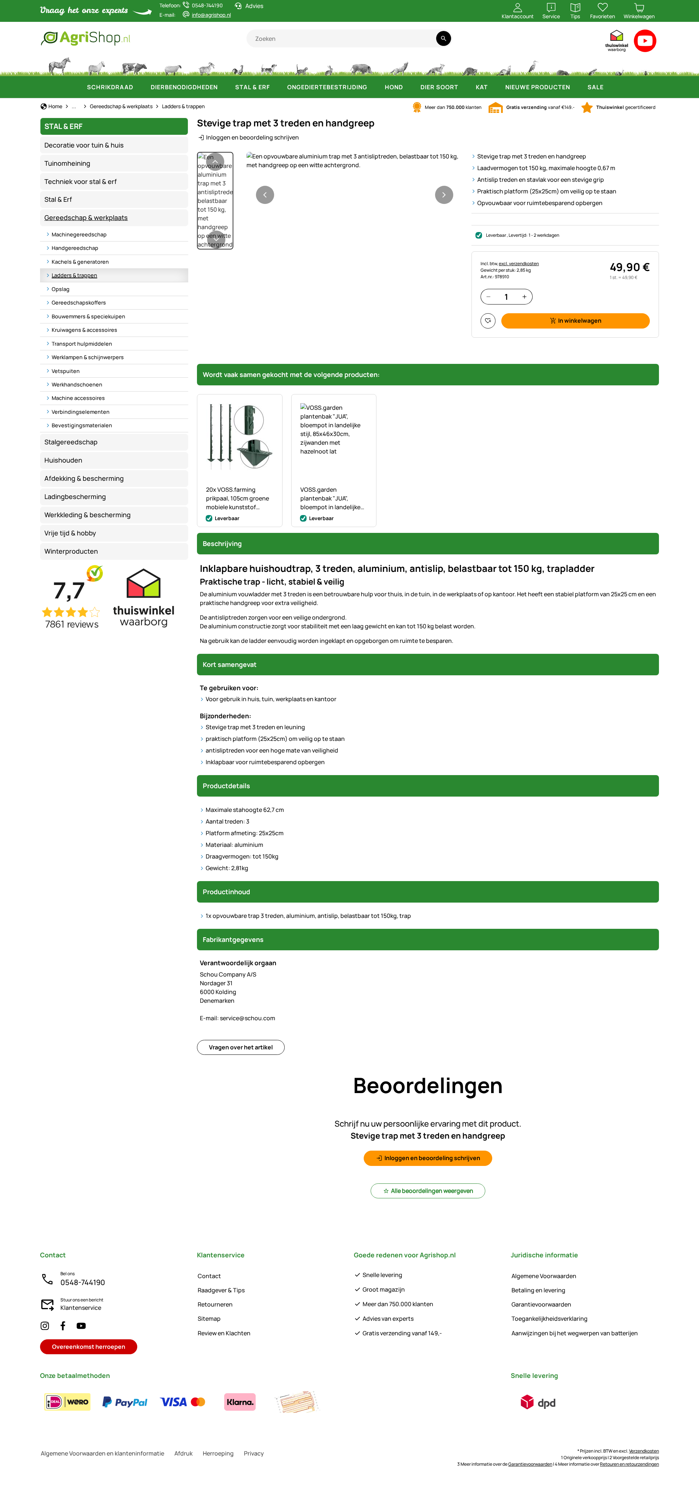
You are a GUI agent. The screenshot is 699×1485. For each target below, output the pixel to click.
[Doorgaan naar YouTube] (645, 42)
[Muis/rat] (592, 65)
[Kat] (301, 65)
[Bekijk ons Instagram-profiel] (45, 1326)
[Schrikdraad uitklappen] (140, 87)
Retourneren (215, 1304)
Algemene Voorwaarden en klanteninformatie (102, 1453)
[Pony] (96, 65)
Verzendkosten (644, 1451)
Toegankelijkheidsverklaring (550, 1319)
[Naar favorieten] (488, 320)
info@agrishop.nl (211, 14)
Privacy (254, 1453)
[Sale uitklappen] (611, 87)
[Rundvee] (134, 65)
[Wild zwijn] (361, 65)
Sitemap (209, 1319)
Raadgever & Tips (221, 1290)
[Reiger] (533, 65)
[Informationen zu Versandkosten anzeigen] (538, 1402)
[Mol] (563, 65)
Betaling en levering (538, 1290)
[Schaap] (173, 65)
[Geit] (206, 65)
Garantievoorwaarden (541, 1304)
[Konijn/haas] (328, 65)
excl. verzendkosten (519, 263)
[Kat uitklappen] (495, 87)
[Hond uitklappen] (410, 87)
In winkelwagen (579, 321)
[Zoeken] (443, 38)
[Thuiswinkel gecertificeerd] (617, 42)
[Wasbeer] (470, 65)
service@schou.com (237, 1018)
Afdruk (183, 1453)
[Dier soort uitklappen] (465, 87)
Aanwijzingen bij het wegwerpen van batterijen (575, 1333)
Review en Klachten (224, 1333)
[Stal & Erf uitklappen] (277, 87)
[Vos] (435, 65)
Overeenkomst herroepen (88, 1347)
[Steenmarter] (503, 65)
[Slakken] (620, 65)
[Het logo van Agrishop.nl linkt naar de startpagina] (143, 38)
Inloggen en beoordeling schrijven (252, 137)
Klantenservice (80, 1308)
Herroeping (218, 1453)
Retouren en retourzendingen (629, 1464)
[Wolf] (399, 65)
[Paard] (59, 65)
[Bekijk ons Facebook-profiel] (63, 1326)
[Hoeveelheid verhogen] (524, 296)
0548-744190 (82, 1282)
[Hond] (268, 65)
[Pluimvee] (238, 65)
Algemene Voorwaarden (544, 1276)
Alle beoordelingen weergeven (432, 1191)
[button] (354, 160)
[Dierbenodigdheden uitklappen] (225, 87)
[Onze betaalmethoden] (182, 1402)
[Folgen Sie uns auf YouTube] (81, 1326)
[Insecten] (646, 65)
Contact (209, 1276)
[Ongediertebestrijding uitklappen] (374, 87)
